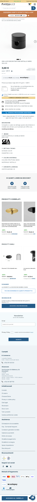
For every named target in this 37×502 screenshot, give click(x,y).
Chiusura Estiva (6, 396)
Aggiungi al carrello (14, 498)
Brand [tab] (6, 134)
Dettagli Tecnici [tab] (9, 148)
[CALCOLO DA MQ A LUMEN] (12, 183)
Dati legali (5, 402)
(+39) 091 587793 (9, 382)
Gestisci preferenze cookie (10, 415)
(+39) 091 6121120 (9, 362)
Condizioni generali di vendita (10, 430)
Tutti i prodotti (6, 412)
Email (3, 321)
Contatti (5, 352)
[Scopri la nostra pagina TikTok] (10, 466)
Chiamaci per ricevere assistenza (19, 112)
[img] (11, 71)
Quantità (4, 86)
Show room (5, 409)
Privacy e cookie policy (8, 399)
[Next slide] (35, 41)
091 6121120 (18, 116)
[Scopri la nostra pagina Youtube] (7, 466)
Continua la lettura (8, 129)
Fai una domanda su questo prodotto (18, 291)
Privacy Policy (6, 332)
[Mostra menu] (35, 4)
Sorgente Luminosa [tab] (11, 167)
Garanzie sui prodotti (8, 433)
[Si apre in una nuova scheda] (4, 458)
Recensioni (5, 405)
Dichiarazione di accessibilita (10, 423)
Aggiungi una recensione (18, 306)
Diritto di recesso (7, 436)
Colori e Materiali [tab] (10, 157)
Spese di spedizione (8, 445)
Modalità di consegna (8, 442)
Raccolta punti (6, 448)
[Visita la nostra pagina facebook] (3, 466)
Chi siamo (5, 393)
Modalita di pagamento (9, 439)
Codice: (17, 15)
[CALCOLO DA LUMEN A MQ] (25, 183)
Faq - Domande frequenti (9, 426)
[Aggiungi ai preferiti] (30, 498)
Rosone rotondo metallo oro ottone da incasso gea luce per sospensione (11, 225)
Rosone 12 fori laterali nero (9, 268)
